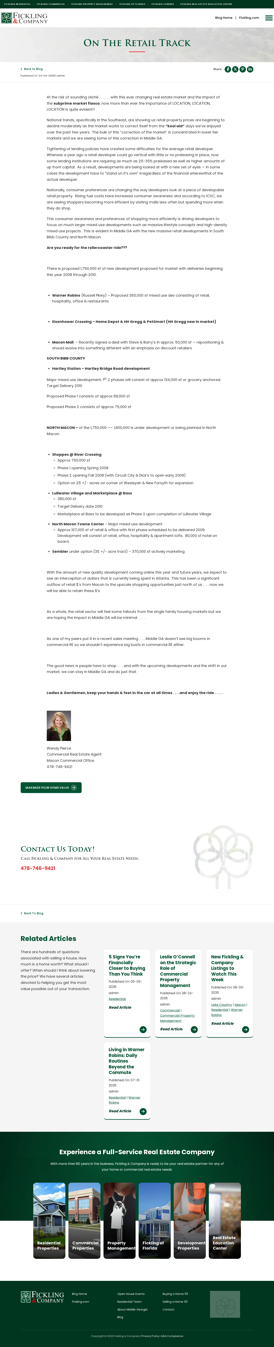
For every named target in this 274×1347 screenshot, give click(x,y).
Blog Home (223, 18)
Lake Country (221, 1004)
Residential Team (129, 1302)
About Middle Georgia (132, 1310)
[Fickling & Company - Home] (24, 17)
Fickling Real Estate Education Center (206, 4)
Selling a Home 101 (175, 1302)
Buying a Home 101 (175, 1294)
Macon (240, 1004)
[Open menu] (269, 17)
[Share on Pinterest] (242, 69)
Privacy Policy (150, 1336)
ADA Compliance (172, 1336)
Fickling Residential (17, 4)
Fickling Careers (163, 4)
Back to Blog (33, 69)
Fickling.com (249, 18)
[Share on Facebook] (228, 69)
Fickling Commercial (51, 4)
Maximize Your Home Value (47, 788)
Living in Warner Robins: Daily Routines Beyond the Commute (126, 1061)
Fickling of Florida (132, 4)
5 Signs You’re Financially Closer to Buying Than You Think (127, 965)
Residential (117, 999)
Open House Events (131, 1294)
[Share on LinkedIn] (250, 69)
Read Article (120, 1007)
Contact (169, 1310)
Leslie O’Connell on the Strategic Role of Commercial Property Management (178, 971)
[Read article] (143, 1029)
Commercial (170, 1010)
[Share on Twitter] (235, 69)
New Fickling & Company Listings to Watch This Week (227, 968)
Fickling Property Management (92, 4)
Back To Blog (33, 913)
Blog (120, 1317)
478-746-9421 (38, 868)
